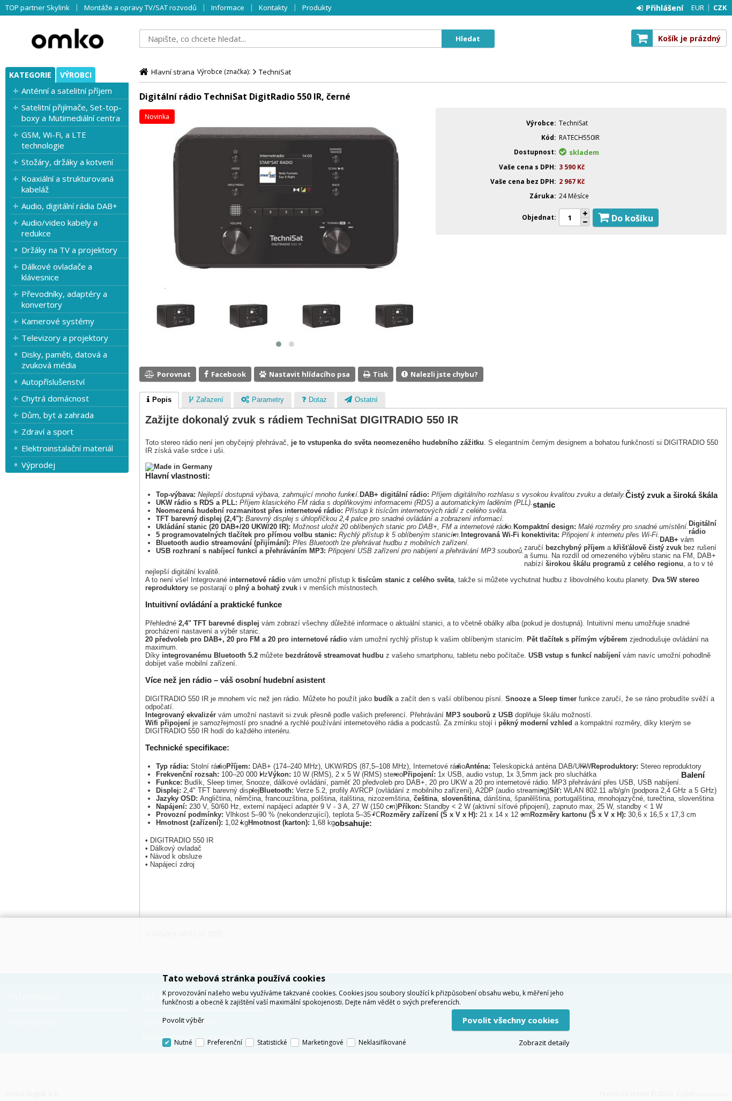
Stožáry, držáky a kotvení (67, 162)
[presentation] (159, 400)
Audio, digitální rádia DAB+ (69, 205)
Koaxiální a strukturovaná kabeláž (67, 184)
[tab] (159, 400)
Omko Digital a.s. (67, 38)
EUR (697, 7)
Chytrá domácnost (55, 398)
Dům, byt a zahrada (57, 415)
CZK (720, 7)
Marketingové (322, 1042)
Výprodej (38, 464)
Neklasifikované (382, 1042)
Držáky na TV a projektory (69, 249)
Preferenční (224, 1042)
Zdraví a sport (47, 431)
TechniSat (275, 72)
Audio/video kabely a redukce (59, 228)
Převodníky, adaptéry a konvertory (64, 299)
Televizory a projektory (64, 337)
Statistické (272, 1042)
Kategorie (30, 75)
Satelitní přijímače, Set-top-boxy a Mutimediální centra (71, 112)
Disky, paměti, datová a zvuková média (64, 359)
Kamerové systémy (57, 321)
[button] (278, 344)
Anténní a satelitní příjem (66, 90)
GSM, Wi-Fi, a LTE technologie (53, 140)
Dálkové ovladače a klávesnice (56, 271)
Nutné (183, 1042)
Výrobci (76, 75)
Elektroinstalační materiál (67, 448)
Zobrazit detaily (544, 1042)
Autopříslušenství (53, 381)
